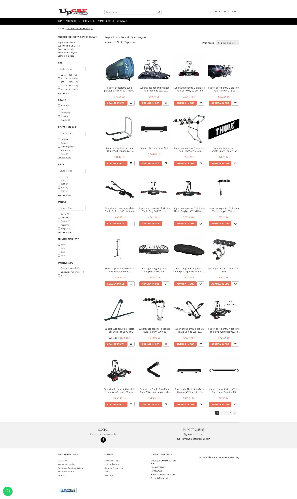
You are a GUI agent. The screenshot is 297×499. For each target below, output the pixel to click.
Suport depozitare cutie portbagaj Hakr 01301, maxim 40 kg (119, 89)
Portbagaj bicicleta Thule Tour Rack (223, 270)
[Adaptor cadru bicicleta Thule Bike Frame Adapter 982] (224, 370)
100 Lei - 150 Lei (68, 78)
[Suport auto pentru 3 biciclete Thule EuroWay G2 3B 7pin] (189, 69)
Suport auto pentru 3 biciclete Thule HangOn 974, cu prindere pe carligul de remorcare (223, 210)
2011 (63, 184)
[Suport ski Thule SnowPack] (154, 129)
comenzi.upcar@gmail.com (195, 438)
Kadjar (64, 224)
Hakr (63, 109)
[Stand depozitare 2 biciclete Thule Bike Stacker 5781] (119, 249)
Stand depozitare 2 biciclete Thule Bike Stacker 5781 (119, 270)
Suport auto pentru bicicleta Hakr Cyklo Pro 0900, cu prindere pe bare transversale (119, 330)
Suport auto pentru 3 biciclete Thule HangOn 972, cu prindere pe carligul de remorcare (223, 89)
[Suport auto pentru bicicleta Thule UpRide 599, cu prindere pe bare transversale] (189, 310)
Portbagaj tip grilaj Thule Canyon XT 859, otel (154, 270)
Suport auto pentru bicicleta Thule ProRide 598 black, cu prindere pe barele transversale (119, 210)
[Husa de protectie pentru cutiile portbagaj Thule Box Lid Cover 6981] (189, 249)
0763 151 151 (195, 434)
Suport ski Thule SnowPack (154, 148)
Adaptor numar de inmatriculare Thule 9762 (224, 149)
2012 (63, 187)
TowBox (64, 116)
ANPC (107, 471)
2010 (63, 180)
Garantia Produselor (113, 468)
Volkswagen (66, 146)
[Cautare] (159, 12)
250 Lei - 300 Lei (68, 89)
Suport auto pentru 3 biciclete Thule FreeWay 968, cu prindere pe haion (189, 149)
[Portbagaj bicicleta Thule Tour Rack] (224, 249)
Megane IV (66, 228)
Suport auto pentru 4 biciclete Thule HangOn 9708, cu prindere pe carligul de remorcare (154, 330)
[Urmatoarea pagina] (235, 413)
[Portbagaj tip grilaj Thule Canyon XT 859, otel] (154, 249)
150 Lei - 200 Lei (68, 82)
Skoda (64, 143)
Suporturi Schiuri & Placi (69, 45)
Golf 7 (63, 213)
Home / (62, 28)
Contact (122, 20)
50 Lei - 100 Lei (67, 74)
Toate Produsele (68, 20)
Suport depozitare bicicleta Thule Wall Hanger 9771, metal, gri (119, 149)
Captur (64, 221)
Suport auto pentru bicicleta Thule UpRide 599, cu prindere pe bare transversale (189, 330)
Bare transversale (66, 49)
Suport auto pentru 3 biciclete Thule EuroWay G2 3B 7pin (189, 89)
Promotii (88, 20)
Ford (63, 154)
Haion (63, 275)
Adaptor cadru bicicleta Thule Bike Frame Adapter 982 (224, 390)
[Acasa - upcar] (73, 12)
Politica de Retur (111, 464)
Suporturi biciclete (66, 42)
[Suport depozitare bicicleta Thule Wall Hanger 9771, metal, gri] (119, 129)
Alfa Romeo (66, 150)
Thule (63, 112)
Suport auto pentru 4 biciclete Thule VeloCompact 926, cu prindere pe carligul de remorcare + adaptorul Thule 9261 (223, 330)
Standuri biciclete (66, 55)
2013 (63, 191)
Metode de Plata (112, 460)
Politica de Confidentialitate (70, 468)
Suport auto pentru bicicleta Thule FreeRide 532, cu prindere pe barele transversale (154, 89)
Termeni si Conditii (66, 464)
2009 (63, 176)
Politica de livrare (66, 471)
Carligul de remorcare (70, 271)
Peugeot (65, 139)
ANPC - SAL (109, 475)
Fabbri (64, 105)
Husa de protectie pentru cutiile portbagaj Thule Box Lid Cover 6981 (189, 270)
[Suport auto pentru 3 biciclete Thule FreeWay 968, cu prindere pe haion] (189, 129)
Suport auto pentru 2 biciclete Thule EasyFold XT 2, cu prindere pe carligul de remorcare (154, 210)
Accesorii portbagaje (67, 52)
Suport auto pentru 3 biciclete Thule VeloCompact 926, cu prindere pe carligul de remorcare (119, 390)
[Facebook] (103, 440)
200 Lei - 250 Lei (68, 85)
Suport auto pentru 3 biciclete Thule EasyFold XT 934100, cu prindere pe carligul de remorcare (189, 210)
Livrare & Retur (105, 20)
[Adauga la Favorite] (131, 103)
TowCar (64, 120)
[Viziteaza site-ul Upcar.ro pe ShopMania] (68, 490)
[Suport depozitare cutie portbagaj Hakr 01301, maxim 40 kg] (119, 69)
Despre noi (63, 460)
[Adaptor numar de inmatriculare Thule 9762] (224, 129)
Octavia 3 (65, 217)
